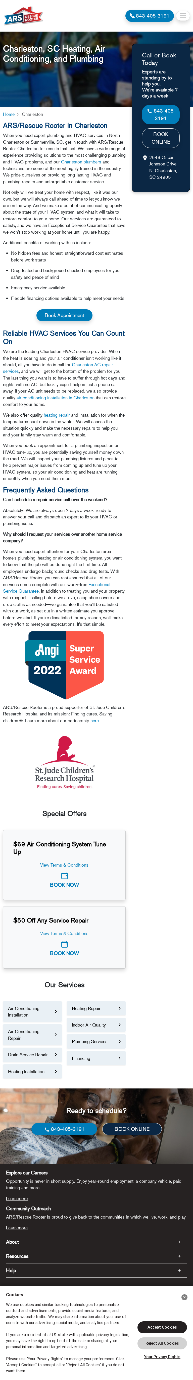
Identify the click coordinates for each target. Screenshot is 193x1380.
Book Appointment (64, 315)
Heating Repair (86, 1008)
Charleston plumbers (81, 161)
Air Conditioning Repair (23, 1035)
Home (9, 114)
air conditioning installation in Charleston (55, 397)
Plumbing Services (90, 1041)
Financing (81, 1058)
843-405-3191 (164, 114)
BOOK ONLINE (161, 138)
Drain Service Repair (28, 1054)
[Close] (184, 1297)
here (94, 720)
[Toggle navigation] (183, 16)
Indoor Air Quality (89, 1025)
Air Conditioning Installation (23, 1011)
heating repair (57, 415)
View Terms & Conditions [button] (64, 865)
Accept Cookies (162, 1327)
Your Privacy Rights (162, 1356)
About (12, 1242)
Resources (17, 1256)
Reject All (162, 1343)
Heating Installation (26, 1071)
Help (11, 1270)
